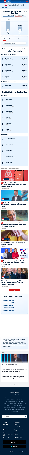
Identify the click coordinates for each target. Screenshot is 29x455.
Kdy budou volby (18, 399)
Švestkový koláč (14, 411)
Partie (8, 399)
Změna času (22, 397)
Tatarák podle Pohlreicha (12, 405)
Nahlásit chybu (6, 437)
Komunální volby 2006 (8, 310)
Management (17, 422)
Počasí (12, 399)
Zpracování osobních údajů (18, 430)
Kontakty (16, 427)
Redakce (16, 434)
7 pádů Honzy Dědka (8, 403)
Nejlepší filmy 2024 (18, 395)
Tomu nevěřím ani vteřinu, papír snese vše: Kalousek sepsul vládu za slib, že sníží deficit (13, 363)
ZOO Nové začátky (10, 401)
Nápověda (16, 432)
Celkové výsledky (5, 7)
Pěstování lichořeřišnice (9, 407)
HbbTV (4, 427)
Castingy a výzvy (17, 426)
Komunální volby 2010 (8, 307)
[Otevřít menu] (2, 1)
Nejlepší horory (7, 397)
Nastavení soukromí (18, 437)
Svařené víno (23, 403)
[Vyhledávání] (21, 1)
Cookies (4, 432)
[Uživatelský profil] (24, 1)
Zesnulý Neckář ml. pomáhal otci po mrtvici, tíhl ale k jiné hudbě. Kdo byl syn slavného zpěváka (14, 370)
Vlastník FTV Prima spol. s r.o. (8, 435)
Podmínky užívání (6, 429)
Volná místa (5, 424)
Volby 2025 (16, 403)
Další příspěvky (13, 290)
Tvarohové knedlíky (9, 409)
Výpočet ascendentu (20, 407)
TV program (15, 397)
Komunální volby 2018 (8, 302)
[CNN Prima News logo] (7, 1)
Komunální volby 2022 (8, 300)
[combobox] (14, 43)
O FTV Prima (5, 422)
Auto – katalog (19, 401)
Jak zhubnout (9, 395)
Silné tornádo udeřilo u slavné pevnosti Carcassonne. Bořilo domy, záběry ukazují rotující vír (14, 377)
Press (15, 424)
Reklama (5, 426)
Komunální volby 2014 (8, 305)
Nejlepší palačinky (19, 409)
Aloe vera (21, 405)
